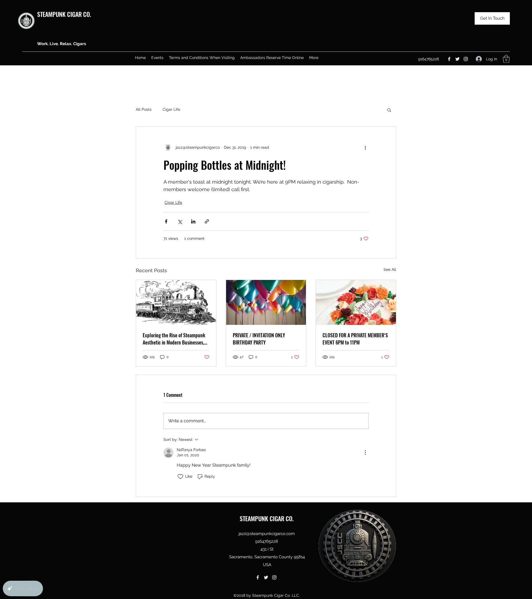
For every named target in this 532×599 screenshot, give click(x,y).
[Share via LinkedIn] (193, 221)
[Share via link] (206, 221)
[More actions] (365, 147)
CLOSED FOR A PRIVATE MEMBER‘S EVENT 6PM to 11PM (355, 338)
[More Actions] (365, 452)
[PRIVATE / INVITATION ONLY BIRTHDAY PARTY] (266, 302)
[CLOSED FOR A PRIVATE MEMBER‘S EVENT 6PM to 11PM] (356, 302)
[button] (506, 59)
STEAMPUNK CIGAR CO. (64, 14)
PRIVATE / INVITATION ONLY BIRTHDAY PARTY (259, 338)
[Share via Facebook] (166, 221)
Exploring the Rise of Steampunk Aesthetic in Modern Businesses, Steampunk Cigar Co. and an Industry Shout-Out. (174, 338)
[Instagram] (466, 59)
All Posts (144, 109)
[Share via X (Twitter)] (179, 221)
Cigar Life (171, 109)
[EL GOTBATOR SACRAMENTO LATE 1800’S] (176, 302)
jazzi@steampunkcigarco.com (267, 533)
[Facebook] (449, 59)
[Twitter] (457, 59)
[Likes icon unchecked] (180, 476)
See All (389, 269)
